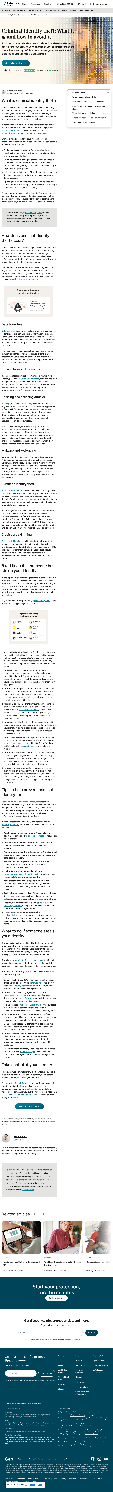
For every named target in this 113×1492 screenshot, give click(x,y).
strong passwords (36, 836)
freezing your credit (13, 905)
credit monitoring (32, 1089)
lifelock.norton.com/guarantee (36, 1441)
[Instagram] (99, 1459)
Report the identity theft (33, 1005)
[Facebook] (92, 1459)
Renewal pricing (81, 1387)
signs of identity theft (40, 600)
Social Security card (30, 379)
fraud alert (44, 903)
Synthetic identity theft (12, 490)
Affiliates (61, 1384)
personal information (11, 130)
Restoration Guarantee (80, 1371)
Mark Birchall (18, 91)
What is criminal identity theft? (84, 97)
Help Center (80, 1365)
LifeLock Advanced (12, 915)
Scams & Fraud (52, 10)
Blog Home (6, 10)
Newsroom (21, 1479)
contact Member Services (36, 1431)
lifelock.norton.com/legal (77, 1416)
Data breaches (8, 331)
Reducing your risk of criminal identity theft (21, 802)
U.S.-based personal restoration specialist (21, 1095)
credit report (31, 673)
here (26, 1431)
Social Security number (36, 133)
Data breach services (98, 1371)
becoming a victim (10, 824)
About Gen (9, 1479)
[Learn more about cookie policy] (26, 1484)
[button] (89, 93)
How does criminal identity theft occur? (88, 101)
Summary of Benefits (91, 1434)
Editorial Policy (28, 1190)
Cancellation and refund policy (82, 1392)
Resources (62, 1356)
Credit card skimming (11, 541)
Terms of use (84, 1479)
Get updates (46, 1373)
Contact (78, 1361)
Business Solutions (100, 1356)
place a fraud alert (26, 998)
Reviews (61, 1365)
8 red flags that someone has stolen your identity (88, 107)
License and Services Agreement (80, 1380)
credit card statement (28, 709)
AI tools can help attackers (14, 429)
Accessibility (97, 1479)
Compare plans (100, 4)
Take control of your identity (83, 122)
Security (72, 1479)
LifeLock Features (86, 10)
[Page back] (36, 1214)
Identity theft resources (63, 1371)
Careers (47, 1479)
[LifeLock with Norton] (12, 4)
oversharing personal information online (22, 874)
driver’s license (8, 133)
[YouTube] (106, 1459)
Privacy (63, 1479)
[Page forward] (43, 1214)
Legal (55, 1479)
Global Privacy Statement (73, 1339)
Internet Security (68, 10)
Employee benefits (100, 1365)
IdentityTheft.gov (37, 983)
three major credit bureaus (16, 995)
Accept (32, 1485)
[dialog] (25, 1485)
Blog (59, 1361)
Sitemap (61, 1389)
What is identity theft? (64, 1378)
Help (77, 1356)
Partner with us (99, 1361)
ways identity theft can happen (24, 279)
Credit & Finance (34, 10)
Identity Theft (18, 10)
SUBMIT (91, 1332)
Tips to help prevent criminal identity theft (89, 113)
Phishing (5, 403)
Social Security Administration (21, 986)
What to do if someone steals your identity (89, 118)
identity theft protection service (29, 960)
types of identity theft (32, 212)
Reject (40, 1485)
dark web (12, 202)
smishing (28, 403)
